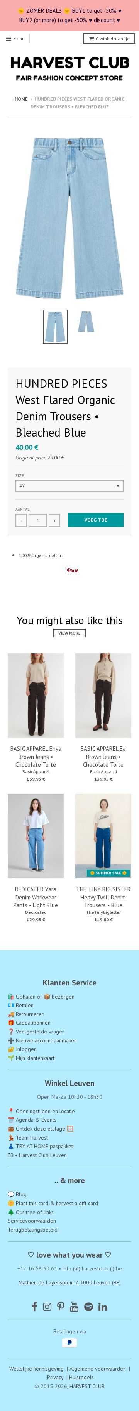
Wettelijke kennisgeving (36, 1368)
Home (21, 99)
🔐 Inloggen (22, 1049)
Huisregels (81, 1377)
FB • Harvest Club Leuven (37, 1155)
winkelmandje (113, 39)
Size (19, 475)
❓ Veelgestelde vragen (36, 1031)
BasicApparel (35, 771)
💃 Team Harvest (28, 1137)
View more (69, 633)
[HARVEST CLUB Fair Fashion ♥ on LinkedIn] (102, 1307)
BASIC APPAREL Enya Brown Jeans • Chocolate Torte (35, 757)
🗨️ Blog (17, 1194)
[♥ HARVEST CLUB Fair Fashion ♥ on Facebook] (34, 1307)
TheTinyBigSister (103, 912)
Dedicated (36, 912)
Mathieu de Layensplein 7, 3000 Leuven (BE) (70, 1282)
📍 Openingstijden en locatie (41, 1111)
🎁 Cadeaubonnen (29, 1022)
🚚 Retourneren (26, 1014)
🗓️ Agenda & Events (32, 1119)
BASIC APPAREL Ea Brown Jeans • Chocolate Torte (103, 757)
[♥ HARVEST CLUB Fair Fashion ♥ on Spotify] (88, 1307)
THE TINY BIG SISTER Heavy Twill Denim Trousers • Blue (103, 897)
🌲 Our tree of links (31, 1212)
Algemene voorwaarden (98, 1368)
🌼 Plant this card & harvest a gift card (53, 1203)
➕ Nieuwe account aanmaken (42, 1040)
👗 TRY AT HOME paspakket (40, 1146)
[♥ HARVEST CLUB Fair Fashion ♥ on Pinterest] (60, 1307)
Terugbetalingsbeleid (33, 1229)
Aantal (22, 509)
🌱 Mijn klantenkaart (31, 1057)
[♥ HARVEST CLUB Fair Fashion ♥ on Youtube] (74, 1307)
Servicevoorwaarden (32, 1220)
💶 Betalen (21, 1005)
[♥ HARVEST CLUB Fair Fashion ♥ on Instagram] (47, 1307)
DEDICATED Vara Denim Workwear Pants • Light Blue (36, 897)
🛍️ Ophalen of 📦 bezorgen (41, 996)
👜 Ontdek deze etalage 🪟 (40, 1128)
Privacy (55, 1377)
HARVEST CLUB (87, 1386)
